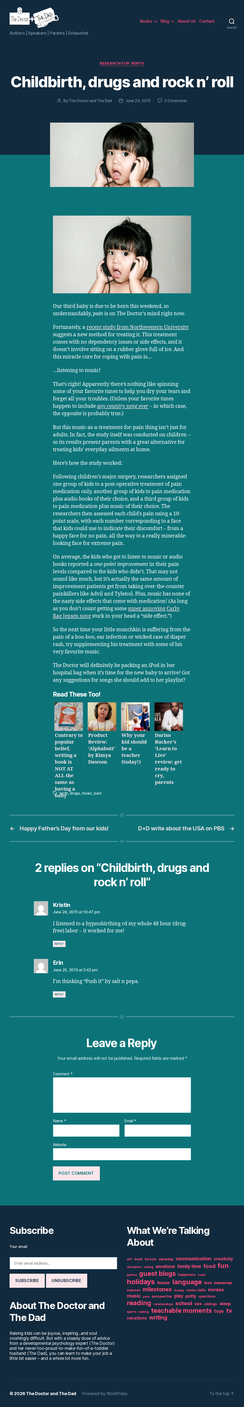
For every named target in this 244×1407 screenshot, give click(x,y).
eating (148, 1267)
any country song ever (122, 406)
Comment (63, 1074)
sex (198, 1303)
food (209, 1266)
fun (223, 1266)
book (138, 1259)
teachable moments (181, 1310)
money (179, 1290)
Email (130, 1121)
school (183, 1303)
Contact (207, 21)
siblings (210, 1304)
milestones (157, 1289)
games (132, 1275)
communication (194, 1259)
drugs (75, 793)
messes (133, 1290)
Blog (165, 21)
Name (59, 1121)
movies (216, 1290)
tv (229, 1310)
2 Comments (175, 100)
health (201, 1275)
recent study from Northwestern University (137, 327)
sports (131, 1312)
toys (219, 1311)
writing (158, 1317)
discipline (134, 1267)
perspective (162, 1296)
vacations (137, 1317)
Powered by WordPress (104, 1393)
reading (139, 1303)
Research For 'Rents (122, 63)
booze (150, 1259)
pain (97, 793)
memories (223, 1282)
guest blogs (157, 1274)
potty (190, 1295)
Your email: (19, 1246)
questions (207, 1296)
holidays (141, 1282)
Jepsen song (77, 616)
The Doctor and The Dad (90, 100)
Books (146, 21)
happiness (187, 1275)
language (187, 1282)
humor (163, 1282)
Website (59, 1144)
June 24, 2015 (138, 100)
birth (64, 793)
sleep (225, 1303)
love (208, 1282)
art (129, 1259)
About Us (186, 21)
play (178, 1296)
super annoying (146, 608)
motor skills (196, 1290)
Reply (59, 944)
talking (143, 1312)
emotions (165, 1266)
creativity (223, 1258)
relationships (163, 1304)
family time (189, 1266)
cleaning (165, 1259)
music (87, 793)
